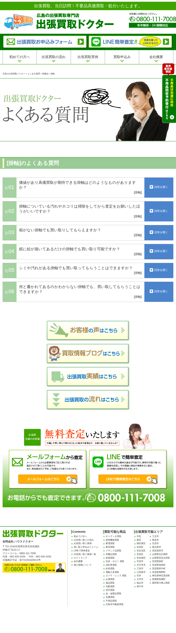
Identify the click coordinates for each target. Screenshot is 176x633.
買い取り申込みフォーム (86, 547)
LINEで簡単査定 (82, 550)
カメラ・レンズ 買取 (116, 575)
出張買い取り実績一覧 (85, 554)
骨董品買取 (111, 554)
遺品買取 (110, 582)
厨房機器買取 (112, 540)
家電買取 (110, 543)
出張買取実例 (88, 57)
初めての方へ (19, 57)
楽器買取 (110, 558)
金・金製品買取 (113, 593)
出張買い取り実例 (83, 543)
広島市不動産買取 (115, 604)
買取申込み (122, 57)
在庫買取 (110, 597)
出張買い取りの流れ (84, 540)
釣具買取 (110, 568)
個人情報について (83, 565)
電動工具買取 (112, 572)
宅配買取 (110, 586)
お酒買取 (110, 579)
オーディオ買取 (113, 536)
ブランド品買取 (113, 550)
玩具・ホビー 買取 (115, 561)
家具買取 (110, 547)
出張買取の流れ (54, 57)
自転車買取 (111, 565)
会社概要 (156, 57)
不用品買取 (111, 600)
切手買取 (110, 590)
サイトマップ (80, 558)
